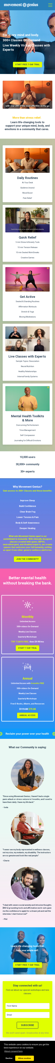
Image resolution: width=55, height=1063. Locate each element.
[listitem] (27, 855)
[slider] (25, 107)
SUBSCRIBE (27, 1025)
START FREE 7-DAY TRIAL (27, 64)
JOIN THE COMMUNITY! (27, 559)
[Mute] (39, 107)
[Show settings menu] (44, 107)
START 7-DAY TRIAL (27, 648)
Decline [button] (9, 1058)
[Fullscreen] (49, 107)
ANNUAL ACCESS (27, 715)
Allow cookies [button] (24, 1058)
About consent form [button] (13, 1051)
